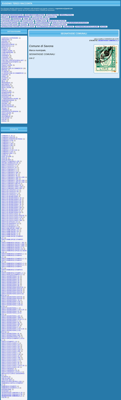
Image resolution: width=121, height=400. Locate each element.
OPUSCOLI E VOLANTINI (57, 21)
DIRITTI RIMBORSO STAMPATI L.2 (13, 258)
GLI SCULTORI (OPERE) (10, 22)
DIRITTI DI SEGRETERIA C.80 (11, 203)
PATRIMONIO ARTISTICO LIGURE (87, 26)
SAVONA (4, 103)
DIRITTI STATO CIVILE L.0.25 (11, 349)
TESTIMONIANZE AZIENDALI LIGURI (49, 26)
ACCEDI (103, 26)
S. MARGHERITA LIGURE (10, 98)
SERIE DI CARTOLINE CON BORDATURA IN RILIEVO (70, 22)
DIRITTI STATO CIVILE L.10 (10, 356)
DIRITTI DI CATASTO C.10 (10, 190)
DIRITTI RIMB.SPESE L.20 (10, 231)
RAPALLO (5, 90)
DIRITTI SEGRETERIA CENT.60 (12, 298)
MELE (3, 81)
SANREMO (5, 102)
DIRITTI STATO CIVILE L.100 (11, 357)
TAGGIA (4, 108)
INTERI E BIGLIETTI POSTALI (39, 24)
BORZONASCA (6, 46)
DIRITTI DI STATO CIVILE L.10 (11, 219)
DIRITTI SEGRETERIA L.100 (11, 316)
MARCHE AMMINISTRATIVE (20, 17)
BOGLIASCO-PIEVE (8, 44)
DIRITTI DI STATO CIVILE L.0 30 (12, 217)
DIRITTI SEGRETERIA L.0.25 (11, 301)
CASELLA (5, 54)
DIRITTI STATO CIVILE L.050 (11, 351)
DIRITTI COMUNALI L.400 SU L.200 (13, 177)
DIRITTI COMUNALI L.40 (9, 175)
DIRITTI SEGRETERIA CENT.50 (12, 297)
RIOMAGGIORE (6, 92)
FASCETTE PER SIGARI (10, 24)
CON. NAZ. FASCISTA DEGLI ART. (13, 60)
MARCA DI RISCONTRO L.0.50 (11, 381)
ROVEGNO (5, 97)
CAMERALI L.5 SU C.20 (9, 150)
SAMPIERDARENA (8, 100)
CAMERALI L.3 (6, 147)
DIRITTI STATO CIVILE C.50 (10, 348)
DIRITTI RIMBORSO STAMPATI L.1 (13, 254)
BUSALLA (5, 47)
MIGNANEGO (6, 83)
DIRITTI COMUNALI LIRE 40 (11, 183)
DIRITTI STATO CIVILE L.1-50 (11, 359)
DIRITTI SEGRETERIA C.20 (10, 278)
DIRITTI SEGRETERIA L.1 (10, 308)
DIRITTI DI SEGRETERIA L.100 (11, 207)
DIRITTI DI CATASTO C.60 (10, 191)
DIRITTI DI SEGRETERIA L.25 (11, 209)
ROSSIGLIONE (6, 95)
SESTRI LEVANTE (7, 106)
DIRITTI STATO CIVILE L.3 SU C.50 (13, 365)
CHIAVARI (5, 57)
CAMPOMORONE (7, 52)
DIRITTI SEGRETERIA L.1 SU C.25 (13, 309)
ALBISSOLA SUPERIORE (10, 38)
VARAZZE (5, 114)
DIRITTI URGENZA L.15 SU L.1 (11, 372)
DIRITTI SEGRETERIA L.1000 (11, 317)
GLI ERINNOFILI (50, 17)
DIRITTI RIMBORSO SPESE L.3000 (13, 246)
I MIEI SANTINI (68, 26)
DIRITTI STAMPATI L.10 (9, 341)
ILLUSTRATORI (37, 17)
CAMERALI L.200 (7, 145)
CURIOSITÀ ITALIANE (59, 24)
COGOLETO (5, 59)
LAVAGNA (5, 75)
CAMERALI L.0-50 (7, 140)
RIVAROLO (5, 94)
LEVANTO (5, 78)
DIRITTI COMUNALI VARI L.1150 (12, 187)
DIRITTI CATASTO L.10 (9, 167)
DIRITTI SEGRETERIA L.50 (10, 333)
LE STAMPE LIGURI (26, 22)
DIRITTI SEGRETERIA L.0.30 (11, 303)
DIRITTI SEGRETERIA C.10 (10, 276)
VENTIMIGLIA (6, 116)
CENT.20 (4, 158)
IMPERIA (4, 70)
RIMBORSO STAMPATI (9, 386)
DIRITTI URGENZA (8, 369)
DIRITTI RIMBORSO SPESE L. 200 (13, 242)
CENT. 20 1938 (6, 156)
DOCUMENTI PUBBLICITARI (34, 15)
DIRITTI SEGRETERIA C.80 (10, 286)
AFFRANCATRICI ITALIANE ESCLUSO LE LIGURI (17, 26)
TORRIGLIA (5, 110)
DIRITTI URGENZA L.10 (9, 370)
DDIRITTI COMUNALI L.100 (10, 161)
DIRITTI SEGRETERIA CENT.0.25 (12, 287)
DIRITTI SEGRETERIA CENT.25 (12, 290)
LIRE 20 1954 (6, 378)
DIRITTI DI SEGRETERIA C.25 (11, 199)
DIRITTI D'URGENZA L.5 (9, 226)
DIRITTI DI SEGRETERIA (10, 196)
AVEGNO (4, 41)
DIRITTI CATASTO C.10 (9, 164)
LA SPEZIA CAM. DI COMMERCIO (12, 73)
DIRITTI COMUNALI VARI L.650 (12, 188)
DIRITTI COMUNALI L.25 (9, 174)
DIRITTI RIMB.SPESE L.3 (10, 233)
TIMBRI (26, 19)
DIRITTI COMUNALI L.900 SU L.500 (13, 182)
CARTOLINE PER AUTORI (39, 19)
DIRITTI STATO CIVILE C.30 (10, 346)
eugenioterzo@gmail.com (64, 8)
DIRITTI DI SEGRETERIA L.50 (11, 212)
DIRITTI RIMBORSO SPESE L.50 (12, 249)
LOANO (4, 79)
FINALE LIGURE (7, 65)
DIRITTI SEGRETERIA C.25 (10, 279)
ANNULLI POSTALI (66, 15)
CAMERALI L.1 (6, 142)
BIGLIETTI (5, 17)
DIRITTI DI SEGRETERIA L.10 (11, 206)
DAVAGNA (5, 63)
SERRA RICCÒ (6, 105)
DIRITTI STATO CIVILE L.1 (10, 353)
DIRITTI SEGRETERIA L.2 (10, 321)
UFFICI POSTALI (52, 15)
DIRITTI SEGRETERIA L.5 (10, 327)
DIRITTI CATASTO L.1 (8, 166)
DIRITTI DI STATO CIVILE (10, 214)
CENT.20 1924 (6, 159)
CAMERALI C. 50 (7, 136)
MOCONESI (5, 84)
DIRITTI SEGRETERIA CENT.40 (12, 292)
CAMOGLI (5, 49)
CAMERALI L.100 (7, 144)
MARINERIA (17, 19)
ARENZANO (5, 39)
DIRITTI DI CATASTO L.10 (10, 195)
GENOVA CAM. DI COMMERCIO (12, 68)
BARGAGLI (5, 43)
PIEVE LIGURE (6, 87)
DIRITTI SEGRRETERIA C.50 (11, 337)
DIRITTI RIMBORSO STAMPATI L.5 (13, 265)
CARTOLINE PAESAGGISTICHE (12, 15)
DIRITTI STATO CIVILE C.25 (10, 345)
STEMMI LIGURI (40, 21)
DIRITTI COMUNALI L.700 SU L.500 (13, 180)
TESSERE (23, 24)
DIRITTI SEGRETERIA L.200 (11, 324)
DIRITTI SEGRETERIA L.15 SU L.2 (13, 319)
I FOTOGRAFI (6, 19)
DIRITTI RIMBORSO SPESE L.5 (12, 247)
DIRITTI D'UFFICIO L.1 (9, 225)
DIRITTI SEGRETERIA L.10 (10, 311)
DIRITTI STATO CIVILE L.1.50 (11, 354)
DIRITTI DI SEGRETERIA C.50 (11, 201)
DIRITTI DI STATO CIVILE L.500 (12, 220)
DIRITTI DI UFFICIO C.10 (9, 222)
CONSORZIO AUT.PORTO (10, 62)
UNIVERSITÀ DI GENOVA (10, 111)
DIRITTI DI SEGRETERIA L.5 (11, 211)
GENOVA (4, 67)
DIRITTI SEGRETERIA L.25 (10, 325)
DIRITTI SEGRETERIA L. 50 (10, 300)
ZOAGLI (4, 121)
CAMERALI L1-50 (7, 151)
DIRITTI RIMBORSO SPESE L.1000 (13, 244)
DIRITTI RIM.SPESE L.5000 (10, 228)
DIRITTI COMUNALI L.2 (9, 171)
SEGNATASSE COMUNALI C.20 (12, 392)
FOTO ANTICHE (27, 21)
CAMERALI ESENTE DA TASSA (12, 139)
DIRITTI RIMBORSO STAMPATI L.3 (13, 263)
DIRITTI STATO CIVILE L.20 (10, 362)
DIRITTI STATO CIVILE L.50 (10, 367)
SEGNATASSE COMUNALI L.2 (11, 396)
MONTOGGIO (6, 86)
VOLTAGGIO (5, 118)
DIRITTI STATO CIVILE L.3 (10, 343)
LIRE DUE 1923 (6, 380)
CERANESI (5, 55)
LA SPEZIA (5, 71)
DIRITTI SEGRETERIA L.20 (10, 322)
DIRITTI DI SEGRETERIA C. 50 (11, 198)
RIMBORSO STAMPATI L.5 (10, 388)
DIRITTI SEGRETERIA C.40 (10, 282)
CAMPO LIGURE (7, 51)
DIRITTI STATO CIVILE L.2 (10, 361)
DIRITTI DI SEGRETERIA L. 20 (11, 204)
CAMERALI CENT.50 (8, 137)
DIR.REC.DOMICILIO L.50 (10, 163)
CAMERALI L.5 (6, 148)
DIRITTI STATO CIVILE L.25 (10, 364)
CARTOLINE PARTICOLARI (11, 21)
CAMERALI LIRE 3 (7, 153)
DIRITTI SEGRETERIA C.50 (10, 284)
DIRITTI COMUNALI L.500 (10, 179)
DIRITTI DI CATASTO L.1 (9, 193)
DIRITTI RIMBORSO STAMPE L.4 (12, 273)
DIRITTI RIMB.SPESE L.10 (10, 230)
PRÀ (3, 89)
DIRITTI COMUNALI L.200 (10, 172)
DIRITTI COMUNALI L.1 (9, 169)
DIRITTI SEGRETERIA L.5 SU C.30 (13, 329)
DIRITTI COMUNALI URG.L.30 (11, 185)
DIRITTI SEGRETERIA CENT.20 (12, 289)
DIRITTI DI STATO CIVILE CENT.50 (13, 215)
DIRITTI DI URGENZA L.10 (10, 223)
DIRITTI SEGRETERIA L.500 (11, 335)
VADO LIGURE (6, 113)
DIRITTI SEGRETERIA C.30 (10, 281)
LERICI (4, 76)
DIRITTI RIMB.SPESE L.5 (10, 234)
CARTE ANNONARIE (43, 22)
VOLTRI (4, 119)
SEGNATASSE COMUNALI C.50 (12, 394)
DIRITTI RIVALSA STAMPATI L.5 (12, 274)
